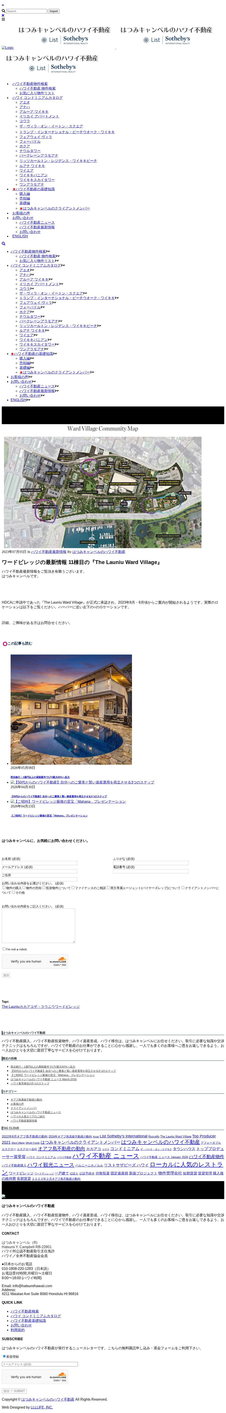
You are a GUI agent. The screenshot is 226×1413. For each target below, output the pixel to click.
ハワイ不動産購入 (14, 1165)
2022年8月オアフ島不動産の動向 (25, 1136)
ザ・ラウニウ (44, 1007)
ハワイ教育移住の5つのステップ (30, 1083)
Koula (96, 1136)
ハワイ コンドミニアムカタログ (36, 1316)
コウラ (105, 1149)
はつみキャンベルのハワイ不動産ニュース (36, 1112)
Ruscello (153, 1136)
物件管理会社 (170, 1173)
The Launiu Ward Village (175, 1136)
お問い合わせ (21, 1325)
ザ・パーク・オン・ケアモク (156, 1149)
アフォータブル (211, 1142)
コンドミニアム (124, 1148)
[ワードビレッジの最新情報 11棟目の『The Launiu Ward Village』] (102, 547)
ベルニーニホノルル (89, 1165)
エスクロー (9, 1149)
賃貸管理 (205, 1173)
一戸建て (62, 1173)
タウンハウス (184, 1149)
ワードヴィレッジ (44, 1173)
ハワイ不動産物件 (206, 1156)
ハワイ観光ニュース (50, 1165)
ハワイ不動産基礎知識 (28, 1321)
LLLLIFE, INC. (42, 1407)
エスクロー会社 (27, 1149)
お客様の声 (17, 1103)
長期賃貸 (24, 1178)
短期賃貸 (190, 1173)
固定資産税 (119, 1173)
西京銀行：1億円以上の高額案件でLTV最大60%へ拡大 (40, 777)
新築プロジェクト (143, 1173)
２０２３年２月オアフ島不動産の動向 (56, 1178)
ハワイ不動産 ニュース (105, 1155)
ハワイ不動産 (64, 1157)
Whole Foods (33, 1143)
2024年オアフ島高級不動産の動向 (70, 1136)
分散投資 (103, 1173)
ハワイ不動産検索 (25, 1311)
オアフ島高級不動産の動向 (26, 1099)
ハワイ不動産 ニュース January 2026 (164, 1157)
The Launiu (11, 1007)
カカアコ (27, 1007)
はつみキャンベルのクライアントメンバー (80, 1142)
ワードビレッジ (67, 1007)
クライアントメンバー (24, 1108)
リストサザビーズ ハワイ (126, 1165)
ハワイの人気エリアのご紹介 (28, 1116)
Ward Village (18, 1143)
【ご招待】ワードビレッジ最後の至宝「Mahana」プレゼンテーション (49, 815)
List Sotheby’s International (123, 1136)
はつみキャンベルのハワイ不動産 (160, 1142)
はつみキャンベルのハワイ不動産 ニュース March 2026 (44, 1079)
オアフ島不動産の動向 (61, 1148)
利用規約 (18, 1330)
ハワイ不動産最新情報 (48, 552)
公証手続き (87, 1173)
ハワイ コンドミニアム (41, 1157)
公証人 (74, 1173)
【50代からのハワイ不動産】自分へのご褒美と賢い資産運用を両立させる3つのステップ (59, 796)
